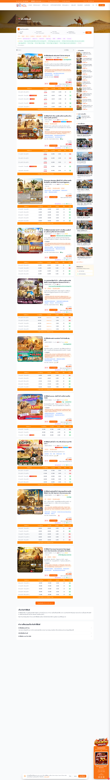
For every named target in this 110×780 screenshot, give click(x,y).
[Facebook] (88, 1)
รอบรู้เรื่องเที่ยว (87, 5)
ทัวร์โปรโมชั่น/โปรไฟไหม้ (56, 5)
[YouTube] (91, 1)
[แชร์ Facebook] (65, 86)
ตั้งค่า (70, 776)
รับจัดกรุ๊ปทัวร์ (80, 5)
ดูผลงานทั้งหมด (80, 262)
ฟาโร (47, 61)
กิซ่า (19, 36)
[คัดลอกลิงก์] (71, 86)
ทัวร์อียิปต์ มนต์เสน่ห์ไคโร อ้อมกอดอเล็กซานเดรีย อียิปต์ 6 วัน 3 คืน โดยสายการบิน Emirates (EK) (57, 492)
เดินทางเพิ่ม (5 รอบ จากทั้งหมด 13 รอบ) (45, 109)
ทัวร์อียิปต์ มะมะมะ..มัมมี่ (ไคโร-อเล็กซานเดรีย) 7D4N (57, 397)
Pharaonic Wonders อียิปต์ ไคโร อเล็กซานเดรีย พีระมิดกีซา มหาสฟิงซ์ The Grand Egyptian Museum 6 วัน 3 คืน (57, 181)
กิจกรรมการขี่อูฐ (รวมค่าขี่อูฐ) (40, 43)
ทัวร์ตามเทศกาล (65, 5)
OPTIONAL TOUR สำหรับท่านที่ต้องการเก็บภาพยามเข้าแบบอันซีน (73, 41)
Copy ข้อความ (58, 85)
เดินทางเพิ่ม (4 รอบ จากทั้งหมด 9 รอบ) (45, 331)
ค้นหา (89, 32)
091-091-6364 (38, 1)
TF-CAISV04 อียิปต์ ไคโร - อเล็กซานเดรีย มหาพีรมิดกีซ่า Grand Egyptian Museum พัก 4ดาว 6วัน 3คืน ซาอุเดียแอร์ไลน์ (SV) (57, 281)
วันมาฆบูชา (69, 38)
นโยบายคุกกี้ (46, 776)
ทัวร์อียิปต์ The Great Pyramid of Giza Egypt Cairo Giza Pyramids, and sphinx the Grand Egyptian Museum (57, 550)
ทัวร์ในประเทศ (45, 5)
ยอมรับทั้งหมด (82, 776)
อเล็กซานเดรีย (38, 36)
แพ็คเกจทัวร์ (73, 5)
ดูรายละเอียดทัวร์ (53, 83)
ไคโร (49, 36)
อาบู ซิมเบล (32, 36)
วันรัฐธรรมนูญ (48, 38)
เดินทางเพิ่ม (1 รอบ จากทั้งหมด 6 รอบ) (45, 389)
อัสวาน (27, 36)
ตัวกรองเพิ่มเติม (21, 45)
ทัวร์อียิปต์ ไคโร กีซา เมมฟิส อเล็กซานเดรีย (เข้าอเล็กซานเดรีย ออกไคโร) (57, 117)
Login (103, 5)
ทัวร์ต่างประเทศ (36, 5)
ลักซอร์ (23, 36)
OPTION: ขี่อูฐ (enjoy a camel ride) (54, 41)
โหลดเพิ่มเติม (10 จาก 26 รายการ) (45, 603)
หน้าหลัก (30, 5)
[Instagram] (90, 1)
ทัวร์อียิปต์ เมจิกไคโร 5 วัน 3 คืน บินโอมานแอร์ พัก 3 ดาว (58, 442)
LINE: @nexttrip (82, 274)
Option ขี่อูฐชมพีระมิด (22, 43)
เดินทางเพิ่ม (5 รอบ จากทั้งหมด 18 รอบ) (45, 484)
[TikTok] (93, 1)
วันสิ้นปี (54, 38)
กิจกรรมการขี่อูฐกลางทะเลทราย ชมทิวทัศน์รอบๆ (68, 43)
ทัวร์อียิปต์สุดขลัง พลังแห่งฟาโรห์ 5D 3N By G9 (57, 55)
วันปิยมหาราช (34, 38)
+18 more (79, 43)
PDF (47, 83)
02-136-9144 (25, 1)
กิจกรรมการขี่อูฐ (30, 43)
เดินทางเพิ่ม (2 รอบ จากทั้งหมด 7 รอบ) (45, 223)
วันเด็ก (64, 38)
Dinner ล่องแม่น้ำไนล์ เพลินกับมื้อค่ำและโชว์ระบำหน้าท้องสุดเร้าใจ (35, 41)
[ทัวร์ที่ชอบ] (96, 5)
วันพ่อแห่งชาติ (41, 38)
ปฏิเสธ (75, 776)
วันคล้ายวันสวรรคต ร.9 (26, 38)
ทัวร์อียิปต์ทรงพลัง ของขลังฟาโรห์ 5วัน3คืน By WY (57, 339)
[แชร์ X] (69, 86)
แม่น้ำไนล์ (44, 36)
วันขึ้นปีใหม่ (59, 38)
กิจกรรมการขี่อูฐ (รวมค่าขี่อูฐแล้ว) (52, 43)
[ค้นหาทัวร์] (93, 5)
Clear (84, 32)
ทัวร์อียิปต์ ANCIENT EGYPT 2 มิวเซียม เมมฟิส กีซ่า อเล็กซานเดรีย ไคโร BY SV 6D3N (57, 231)
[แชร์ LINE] (67, 86)
